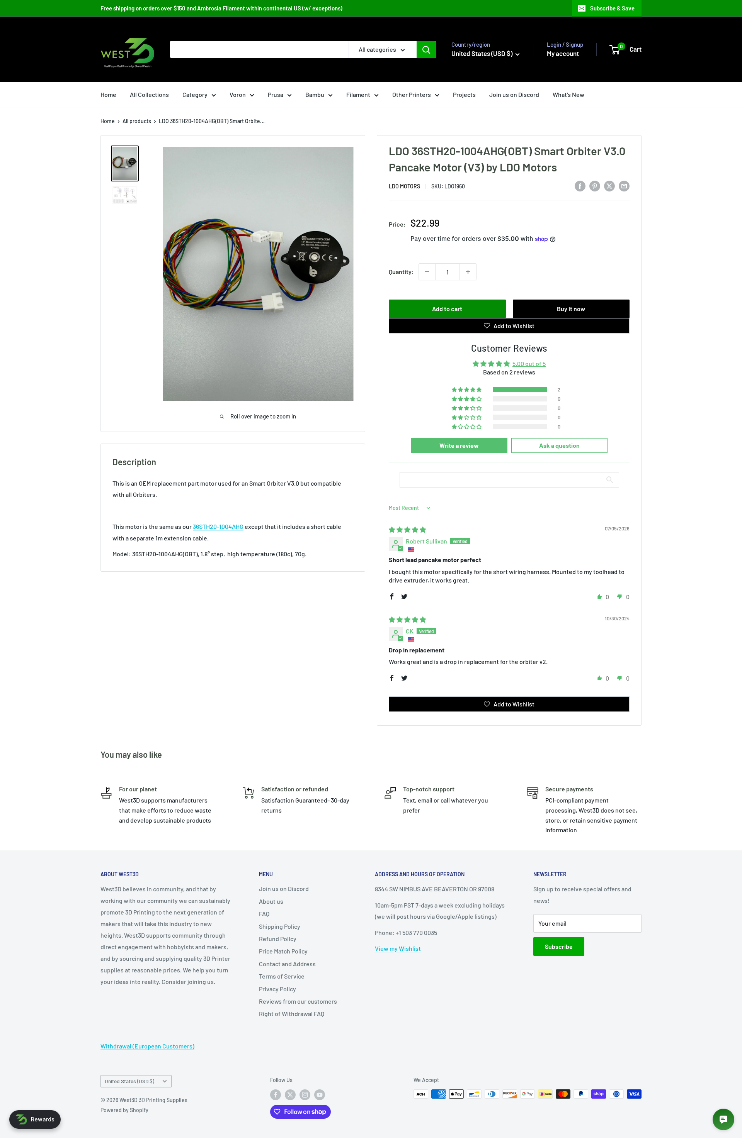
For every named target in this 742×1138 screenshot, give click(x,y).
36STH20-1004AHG (218, 526)
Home (108, 94)
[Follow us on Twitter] (290, 1094)
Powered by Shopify (124, 1110)
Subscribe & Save (612, 8)
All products (137, 121)
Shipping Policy (279, 926)
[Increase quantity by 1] (468, 272)
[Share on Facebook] (580, 185)
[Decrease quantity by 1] (427, 272)
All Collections (149, 94)
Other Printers (411, 94)
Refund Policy (277, 938)
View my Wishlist (398, 948)
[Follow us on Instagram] (305, 1094)
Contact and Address (287, 963)
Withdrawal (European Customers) (147, 1046)
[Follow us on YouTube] (319, 1094)
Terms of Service (282, 976)
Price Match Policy (283, 951)
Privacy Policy (277, 988)
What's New (568, 94)
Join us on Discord (514, 94)
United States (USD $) (129, 1081)
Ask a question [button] (559, 445)
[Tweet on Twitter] (609, 185)
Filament (358, 94)
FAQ (264, 913)
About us (271, 901)
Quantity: (401, 271)
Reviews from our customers (298, 1001)
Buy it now (571, 308)
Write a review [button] (459, 445)
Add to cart (447, 308)
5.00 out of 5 (529, 363)
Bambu (314, 94)
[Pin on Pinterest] (594, 185)
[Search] (426, 49)
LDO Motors (404, 186)
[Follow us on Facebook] (275, 1094)
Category (195, 94)
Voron (238, 94)
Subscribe (559, 946)
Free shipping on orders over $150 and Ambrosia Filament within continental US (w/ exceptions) (221, 8)
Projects (464, 94)
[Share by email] (624, 185)
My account (563, 53)
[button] (467, 389)
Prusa (275, 94)
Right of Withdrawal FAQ (291, 1013)
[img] (407, 529)
